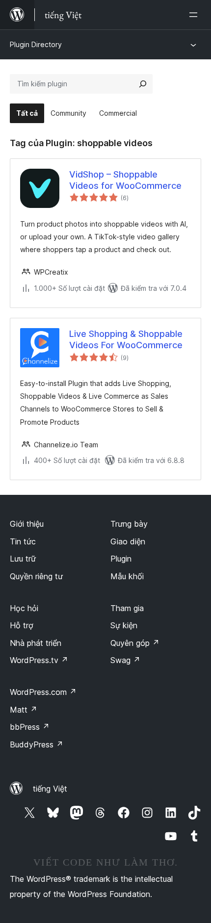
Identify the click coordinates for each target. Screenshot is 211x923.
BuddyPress (36, 744)
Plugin (121, 559)
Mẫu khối (127, 576)
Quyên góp (134, 643)
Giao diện (127, 541)
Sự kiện (123, 625)
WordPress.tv (39, 660)
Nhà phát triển (35, 643)
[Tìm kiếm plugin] (143, 84)
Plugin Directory (36, 44)
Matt (23, 710)
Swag (125, 660)
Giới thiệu (27, 524)
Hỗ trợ (21, 625)
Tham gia (127, 608)
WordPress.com (43, 692)
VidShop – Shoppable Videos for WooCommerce (125, 180)
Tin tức (23, 541)
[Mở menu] (195, 14)
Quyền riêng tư (36, 576)
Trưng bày (129, 524)
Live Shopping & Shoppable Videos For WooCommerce (126, 339)
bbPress (30, 727)
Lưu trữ (23, 559)
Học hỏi (24, 608)
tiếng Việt (50, 789)
